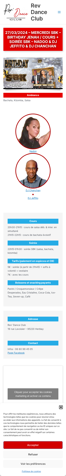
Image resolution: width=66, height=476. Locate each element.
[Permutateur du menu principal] (59, 12)
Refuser (33, 454)
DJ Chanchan (33, 190)
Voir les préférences (33, 463)
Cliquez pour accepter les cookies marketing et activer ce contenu (33, 394)
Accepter (33, 445)
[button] (61, 407)
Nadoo (33, 151)
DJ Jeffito (33, 198)
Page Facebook (16, 352)
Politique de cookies (31, 471)
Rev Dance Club (39, 12)
